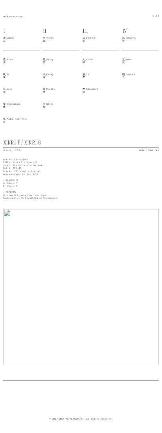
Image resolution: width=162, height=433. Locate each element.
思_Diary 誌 (48, 61)
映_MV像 (6, 76)
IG (157, 16)
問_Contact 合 (129, 76)
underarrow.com (12, 16)
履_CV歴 (86, 76)
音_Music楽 (8, 61)
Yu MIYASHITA (74, 418)
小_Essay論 (48, 76)
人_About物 (88, 61)
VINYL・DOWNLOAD (149, 150)
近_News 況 (126, 61)
